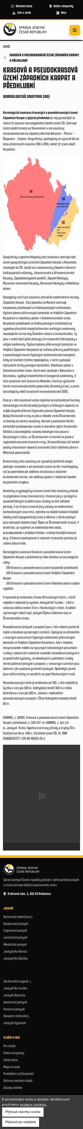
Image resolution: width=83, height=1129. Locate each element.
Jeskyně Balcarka (14, 995)
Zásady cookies (12, 1088)
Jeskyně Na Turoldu (15, 988)
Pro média (9, 1046)
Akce (63, 13)
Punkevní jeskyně (14, 1009)
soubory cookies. (33, 1105)
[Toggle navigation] (74, 30)
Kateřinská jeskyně (15, 1002)
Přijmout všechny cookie (22, 1112)
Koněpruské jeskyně (15, 924)
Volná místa (10, 1060)
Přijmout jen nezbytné (20, 1122)
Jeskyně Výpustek (14, 1023)
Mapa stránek (11, 1067)
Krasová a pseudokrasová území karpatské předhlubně (44, 568)
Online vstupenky (63, 6)
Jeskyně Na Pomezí (15, 951)
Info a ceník (24, 13)
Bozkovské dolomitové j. (18, 917)
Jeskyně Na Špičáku (15, 958)
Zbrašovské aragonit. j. (17, 981)
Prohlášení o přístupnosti (18, 1074)
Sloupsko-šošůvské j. (16, 1016)
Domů (6, 46)
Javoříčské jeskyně (15, 938)
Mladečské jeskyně (15, 944)
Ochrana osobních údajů (17, 1081)
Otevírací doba (24, 6)
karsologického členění (39, 123)
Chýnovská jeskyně (15, 931)
